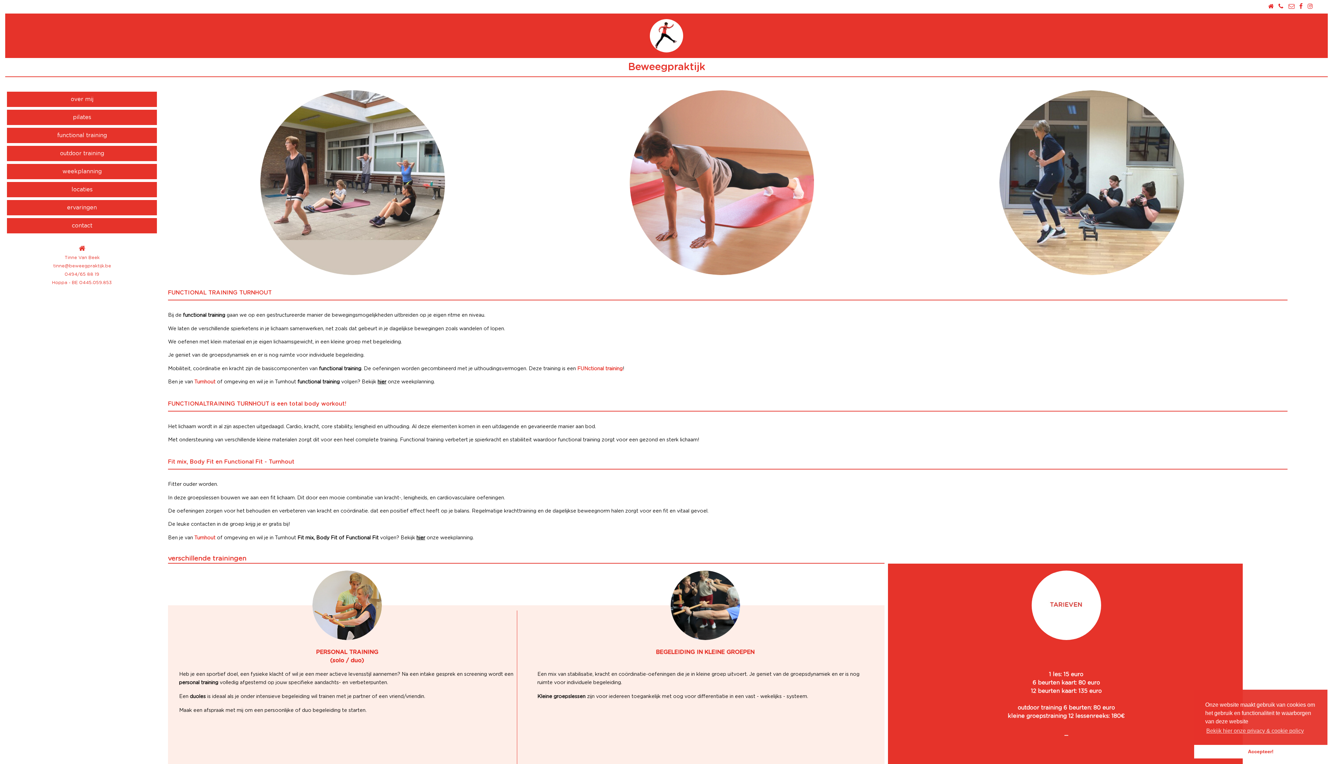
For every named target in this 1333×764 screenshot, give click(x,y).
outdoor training (82, 153)
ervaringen (82, 207)
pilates (82, 117)
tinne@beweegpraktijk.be (82, 266)
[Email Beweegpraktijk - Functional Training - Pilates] (1291, 6)
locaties (82, 189)
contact (82, 226)
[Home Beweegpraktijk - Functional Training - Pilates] (1270, 6)
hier (382, 381)
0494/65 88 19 (82, 274)
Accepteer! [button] (1261, 751)
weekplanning (82, 171)
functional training (82, 135)
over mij (82, 99)
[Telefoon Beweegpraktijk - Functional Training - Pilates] (1281, 6)
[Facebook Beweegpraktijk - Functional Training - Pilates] (1301, 6)
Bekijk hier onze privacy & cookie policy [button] (1255, 731)
